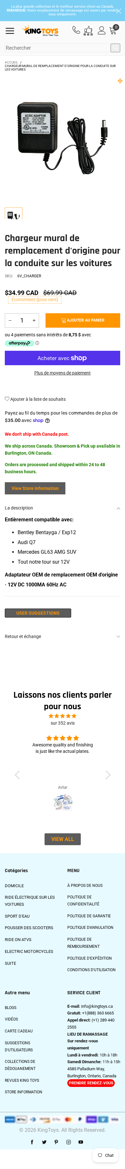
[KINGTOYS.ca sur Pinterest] (56, 1142)
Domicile (14, 885)
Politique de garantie (89, 916)
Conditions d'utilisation (91, 970)
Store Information (23, 1092)
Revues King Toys (22, 1080)
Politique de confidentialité (83, 900)
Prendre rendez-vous (91, 1083)
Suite (10, 963)
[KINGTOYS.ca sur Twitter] (44, 1142)
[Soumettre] (115, 48)
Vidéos (11, 1019)
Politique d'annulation (90, 927)
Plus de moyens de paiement (62, 372)
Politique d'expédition (89, 958)
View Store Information (35, 488)
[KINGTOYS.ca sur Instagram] (68, 1142)
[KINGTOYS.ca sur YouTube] (81, 1142)
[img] (62, 716)
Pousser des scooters (29, 927)
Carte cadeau (19, 1031)
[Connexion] (102, 30)
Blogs (10, 1007)
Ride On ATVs (18, 939)
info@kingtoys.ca (97, 1006)
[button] (10, 320)
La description (19, 507)
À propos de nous (85, 885)
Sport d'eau (17, 916)
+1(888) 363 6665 (98, 1013)
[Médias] (120, 81)
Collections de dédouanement (20, 1065)
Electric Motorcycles (29, 951)
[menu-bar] (12, 31)
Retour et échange (23, 636)
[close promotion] (118, 10)
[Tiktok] (93, 1142)
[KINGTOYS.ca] (40, 31)
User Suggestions (38, 613)
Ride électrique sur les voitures (30, 901)
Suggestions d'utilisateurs (19, 1046)
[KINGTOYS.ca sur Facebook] (32, 1142)
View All (62, 839)
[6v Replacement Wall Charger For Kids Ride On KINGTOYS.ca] (62, 138)
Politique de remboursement (83, 943)
